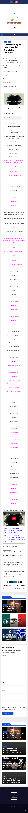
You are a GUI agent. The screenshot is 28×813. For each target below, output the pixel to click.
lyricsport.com (8, 610)
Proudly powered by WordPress (7, 806)
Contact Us (12, 810)
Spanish (5, 619)
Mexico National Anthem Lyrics (12, 622)
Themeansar (24, 806)
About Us (7, 810)
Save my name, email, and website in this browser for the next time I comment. (13, 708)
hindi (4, 761)
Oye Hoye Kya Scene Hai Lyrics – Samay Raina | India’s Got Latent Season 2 (13, 765)
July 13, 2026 (7, 767)
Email (4, 690)
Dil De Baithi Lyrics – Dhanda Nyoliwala (10, 749)
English (5, 635)
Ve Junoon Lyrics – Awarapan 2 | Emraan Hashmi (11, 780)
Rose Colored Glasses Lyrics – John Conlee (13, 607)
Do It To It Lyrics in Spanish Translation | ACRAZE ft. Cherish (20, 587)
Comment (4, 655)
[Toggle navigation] (14, 35)
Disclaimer (17, 810)
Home (3, 810)
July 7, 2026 (7, 782)
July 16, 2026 (7, 737)
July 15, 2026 (7, 752)
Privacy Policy (23, 810)
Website (4, 697)
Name (4, 682)
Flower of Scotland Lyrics (12, 637)
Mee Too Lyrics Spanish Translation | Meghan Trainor (7, 587)
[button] (26, 34)
